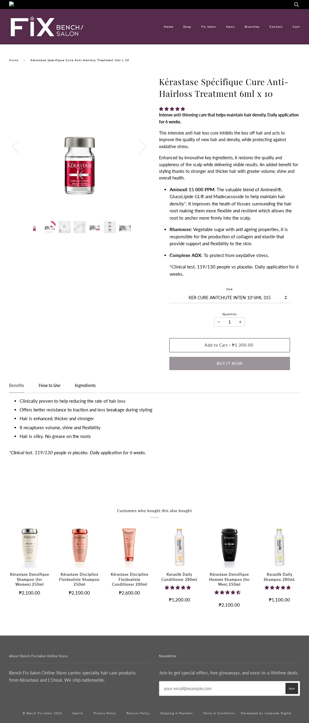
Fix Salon (208, 26)
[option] (79, 146)
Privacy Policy (105, 713)
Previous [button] (19, 146)
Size (229, 289)
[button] (172, 108)
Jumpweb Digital (277, 713)
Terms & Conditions (219, 713)
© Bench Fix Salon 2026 (42, 713)
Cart (296, 26)
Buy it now (230, 363)
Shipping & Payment (176, 713)
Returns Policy (138, 713)
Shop (187, 26)
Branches (252, 26)
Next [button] (139, 146)
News (230, 26)
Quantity (229, 314)
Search (77, 713)
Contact (276, 26)
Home (168, 26)
